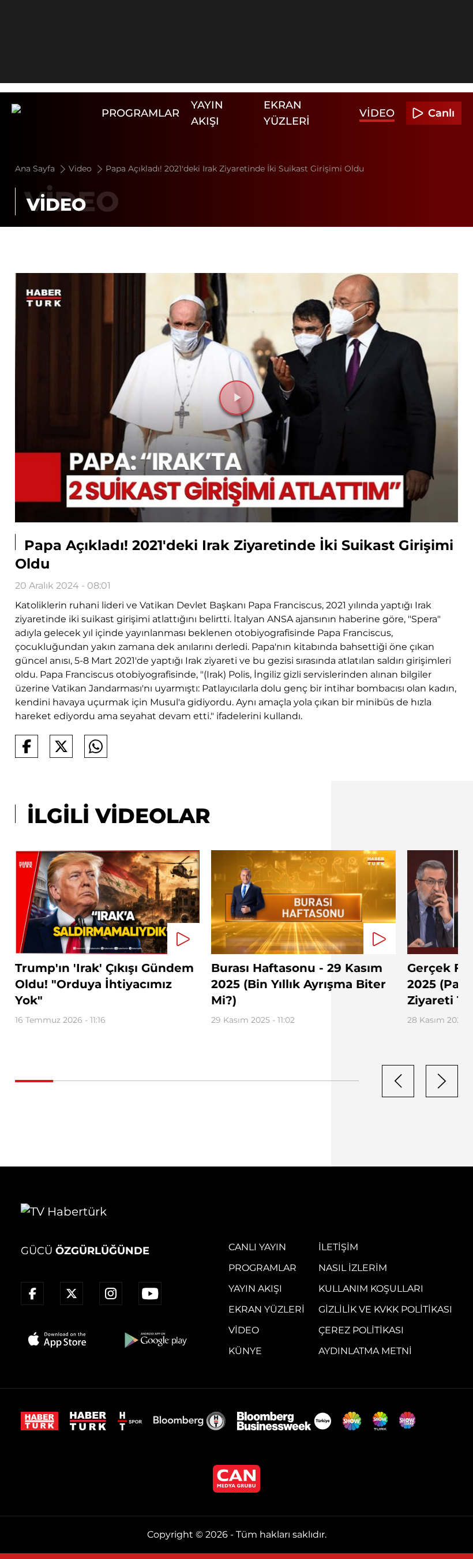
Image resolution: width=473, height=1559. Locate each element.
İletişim (338, 1247)
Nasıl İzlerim (352, 1267)
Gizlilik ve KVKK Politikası (385, 1309)
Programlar (140, 113)
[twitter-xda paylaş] (61, 746)
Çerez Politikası (361, 1330)
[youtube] (150, 1293)
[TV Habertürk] (54, 113)
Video (377, 113)
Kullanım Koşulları (370, 1288)
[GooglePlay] (155, 1339)
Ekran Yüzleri (266, 1309)
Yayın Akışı (255, 1288)
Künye (245, 1350)
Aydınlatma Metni (365, 1350)
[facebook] (32, 1293)
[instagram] (110, 1293)
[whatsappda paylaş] (95, 746)
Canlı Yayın (257, 1247)
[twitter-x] (71, 1293)
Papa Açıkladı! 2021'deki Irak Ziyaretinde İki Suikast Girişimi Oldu (235, 168)
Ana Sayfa (36, 168)
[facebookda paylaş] (26, 746)
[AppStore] (58, 1339)
